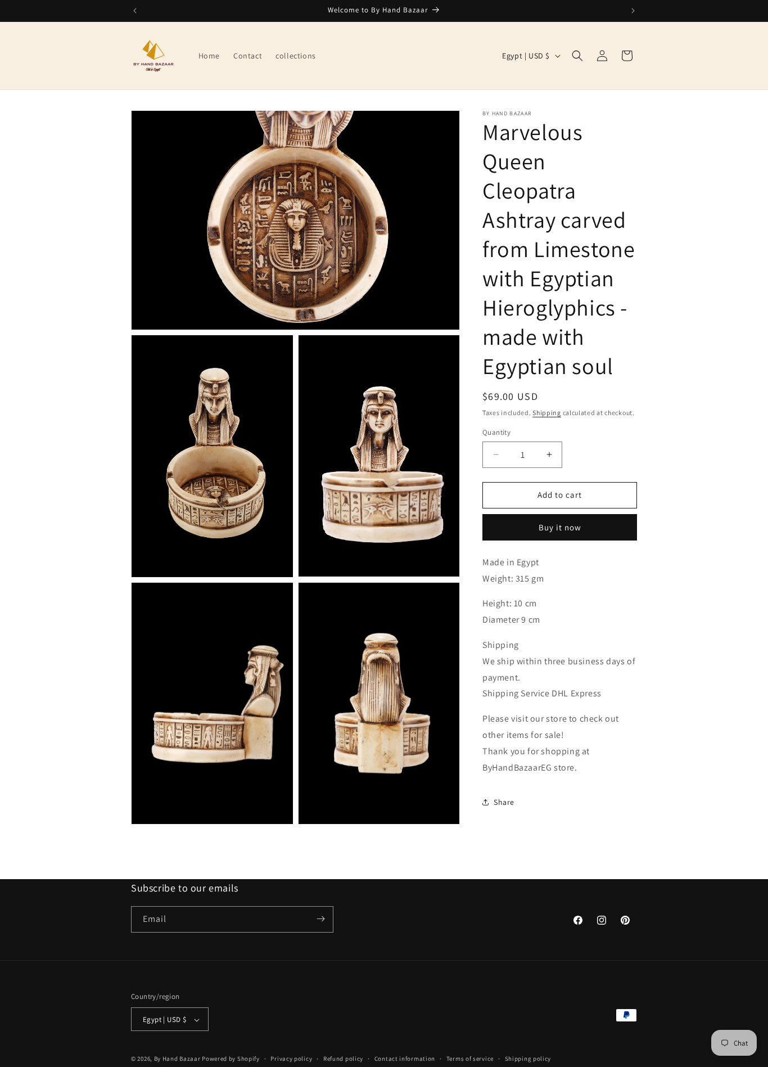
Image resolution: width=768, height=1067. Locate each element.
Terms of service (470, 1059)
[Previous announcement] (135, 10)
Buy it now (560, 527)
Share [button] (504, 802)
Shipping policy (528, 1059)
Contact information (404, 1059)
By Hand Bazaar (177, 1059)
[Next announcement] (633, 10)
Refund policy (343, 1059)
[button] (577, 55)
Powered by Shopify (231, 1059)
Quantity (496, 432)
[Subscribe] (320, 919)
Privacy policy (291, 1059)
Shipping (546, 412)
